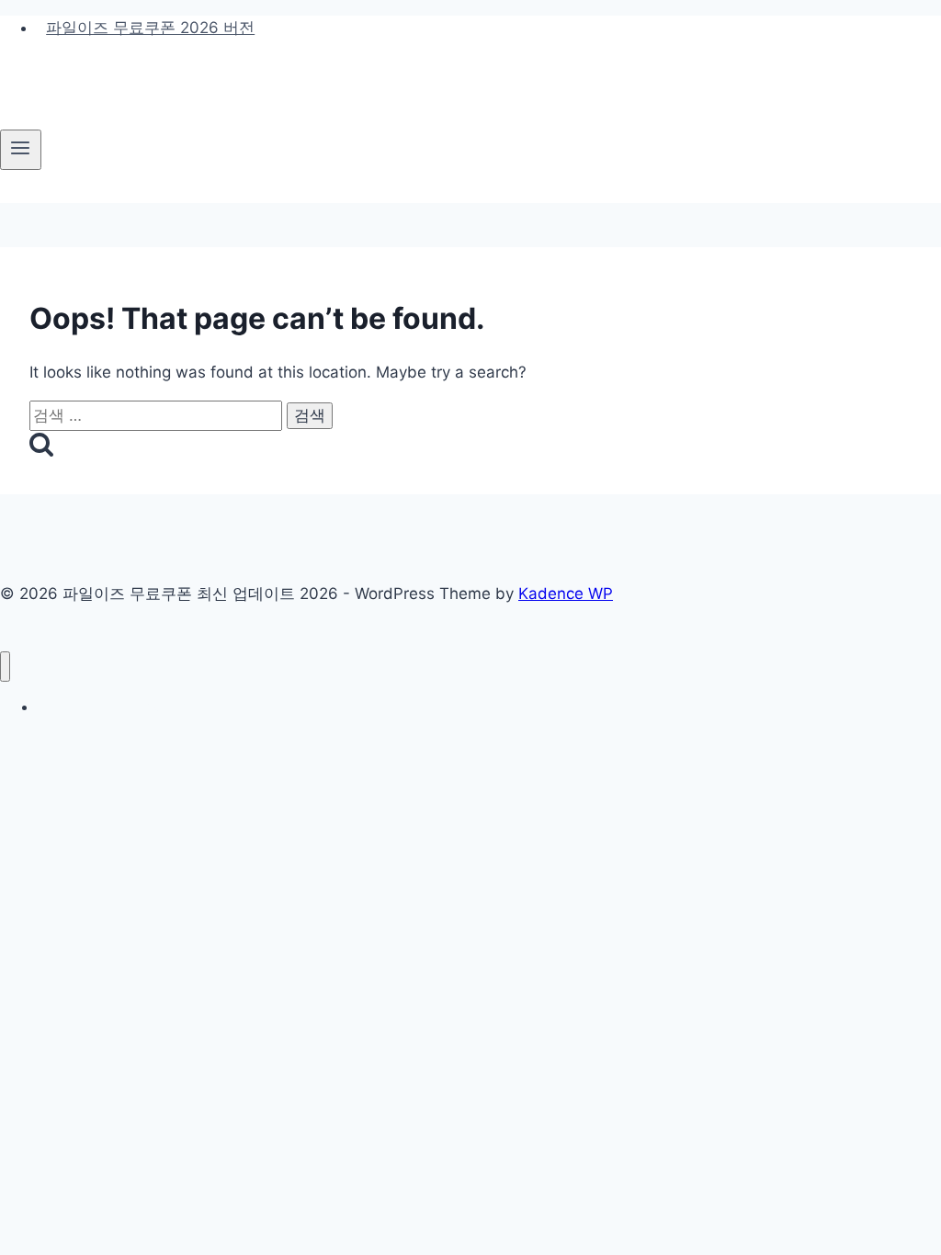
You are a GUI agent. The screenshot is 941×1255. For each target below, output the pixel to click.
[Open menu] (20, 150)
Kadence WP (565, 593)
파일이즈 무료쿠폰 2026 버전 (150, 27)
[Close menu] (5, 666)
